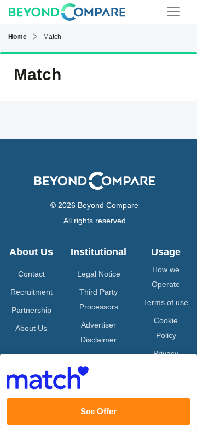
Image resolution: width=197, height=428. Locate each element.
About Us (31, 328)
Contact (31, 273)
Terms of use (165, 302)
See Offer (98, 411)
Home (17, 37)
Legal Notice (98, 273)
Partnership (31, 310)
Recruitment (31, 292)
